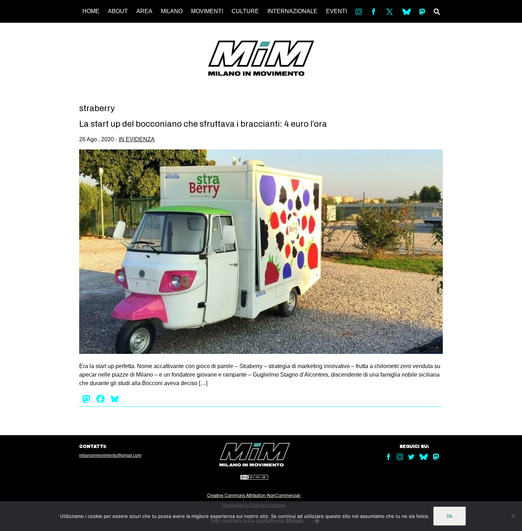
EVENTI (336, 11)
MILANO (172, 11)
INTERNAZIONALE (292, 11)
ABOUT (118, 11)
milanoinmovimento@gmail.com (110, 455)
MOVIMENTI (207, 11)
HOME (90, 11)
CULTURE (245, 11)
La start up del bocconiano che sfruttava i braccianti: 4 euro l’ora (203, 123)
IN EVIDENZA (137, 139)
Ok (449, 516)
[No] (513, 516)
